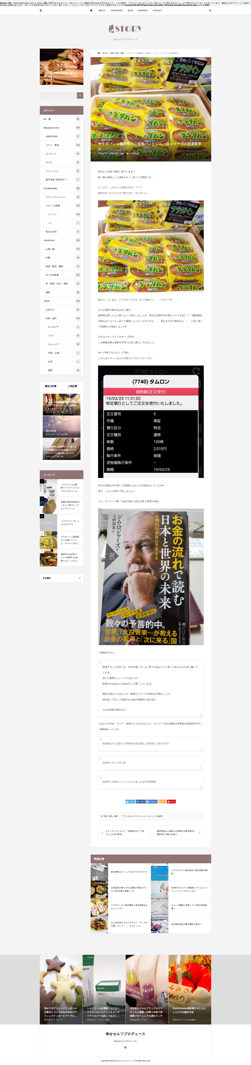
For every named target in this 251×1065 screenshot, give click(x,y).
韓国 (63, 370)
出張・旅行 (63, 318)
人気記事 (72, 386)
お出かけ (62, 309)
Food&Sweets (62, 188)
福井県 (160, 816)
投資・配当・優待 (117, 153)
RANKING (143, 10)
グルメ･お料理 (63, 205)
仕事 (62, 257)
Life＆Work (62, 240)
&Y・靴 (62, 118)
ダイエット (62, 153)
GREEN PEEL (62, 136)
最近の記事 (51, 386)
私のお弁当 (62, 231)
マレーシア (63, 344)
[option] (61, 989)
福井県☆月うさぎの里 (114, 762)
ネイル (62, 162)
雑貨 (62, 292)
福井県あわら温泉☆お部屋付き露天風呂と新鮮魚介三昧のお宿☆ (136, 743)
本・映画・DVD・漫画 (62, 283)
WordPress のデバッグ (44, 5)
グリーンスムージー (62, 196)
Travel (62, 300)
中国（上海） (63, 352)
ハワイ (63, 335)
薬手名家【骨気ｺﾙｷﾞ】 (62, 179)
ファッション (62, 170)
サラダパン (137, 816)
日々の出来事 (63, 274)
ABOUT (102, 10)
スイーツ (64, 214)
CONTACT (157, 10)
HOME (91, 10)
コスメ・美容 (63, 144)
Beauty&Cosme (62, 127)
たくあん (128, 816)
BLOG (130, 10)
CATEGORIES (117, 10)
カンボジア (63, 326)
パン (63, 222)
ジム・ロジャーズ (150, 816)
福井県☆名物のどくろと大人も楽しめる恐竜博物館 (129, 781)
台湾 (63, 361)
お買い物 (63, 248)
